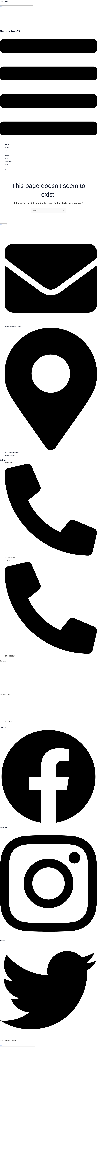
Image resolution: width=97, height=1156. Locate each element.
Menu (6, 153)
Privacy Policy (4, 683)
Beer (6, 150)
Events (7, 155)
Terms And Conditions (7, 689)
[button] (48, 87)
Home (7, 144)
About (7, 147)
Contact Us (8, 161)
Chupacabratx (4, 1)
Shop (6, 158)
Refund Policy (4, 686)
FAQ (1, 677)
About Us (3, 669)
